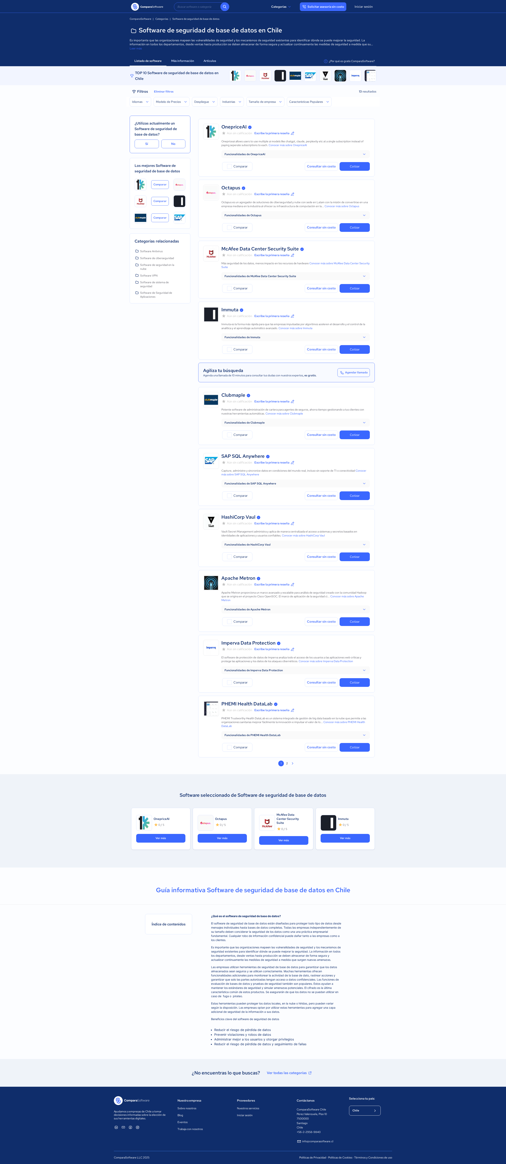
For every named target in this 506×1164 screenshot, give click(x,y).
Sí (146, 144)
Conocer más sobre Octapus (342, 206)
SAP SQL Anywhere (243, 456)
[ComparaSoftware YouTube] (123, 1127)
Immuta (229, 310)
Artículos (210, 61)
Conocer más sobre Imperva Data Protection (326, 661)
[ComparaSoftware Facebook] (130, 1127)
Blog (180, 1115)
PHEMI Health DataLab (247, 704)
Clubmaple (233, 395)
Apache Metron (238, 578)
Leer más (136, 48)
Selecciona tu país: (362, 1099)
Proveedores (246, 1101)
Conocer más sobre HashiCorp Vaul (303, 535)
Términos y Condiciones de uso (373, 1157)
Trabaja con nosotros (190, 1129)
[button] (295, 154)
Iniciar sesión (364, 7)
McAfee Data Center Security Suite (260, 249)
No (173, 144)
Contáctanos (305, 1101)
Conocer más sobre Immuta (295, 328)
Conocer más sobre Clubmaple (284, 413)
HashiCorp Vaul (238, 517)
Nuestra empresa (189, 1101)
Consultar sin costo (321, 166)
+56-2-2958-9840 (309, 1132)
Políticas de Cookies (340, 1157)
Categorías (278, 7)
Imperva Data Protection (248, 643)
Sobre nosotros (186, 1108)
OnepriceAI (234, 127)
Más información (182, 61)
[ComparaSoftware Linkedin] (116, 1127)
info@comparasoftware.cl (317, 1141)
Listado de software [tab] (148, 61)
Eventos (182, 1122)
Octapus (230, 188)
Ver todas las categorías (287, 1073)
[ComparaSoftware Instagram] (137, 1127)
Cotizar (355, 166)
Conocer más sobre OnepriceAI (288, 145)
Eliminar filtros (164, 91)
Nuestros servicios (248, 1108)
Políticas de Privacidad (312, 1157)
